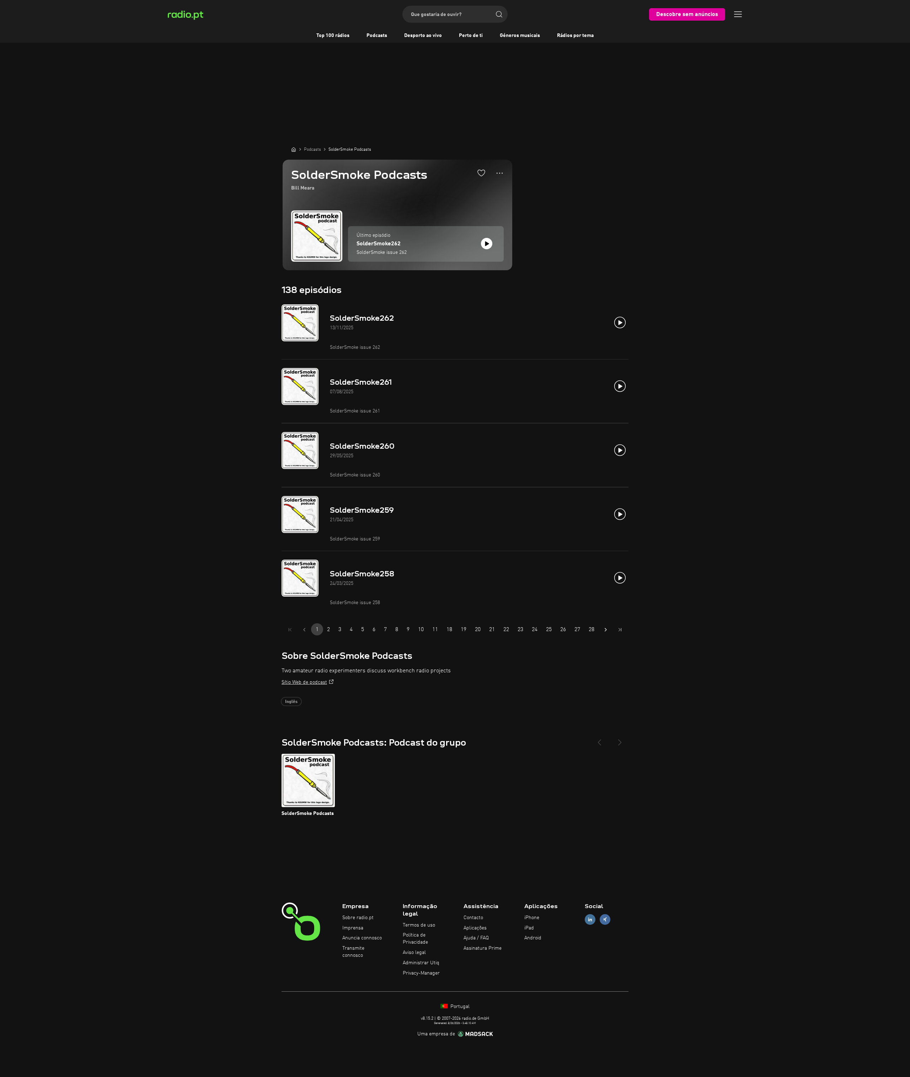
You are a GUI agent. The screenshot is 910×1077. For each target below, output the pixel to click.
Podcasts (376, 35)
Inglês (291, 702)
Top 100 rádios (332, 35)
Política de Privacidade (415, 939)
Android (532, 937)
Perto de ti (471, 35)
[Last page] (620, 629)
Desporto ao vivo (423, 35)
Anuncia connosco (362, 937)
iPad (529, 928)
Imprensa (352, 928)
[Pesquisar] (499, 14)
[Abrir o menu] (738, 14)
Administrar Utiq (421, 962)
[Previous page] (304, 629)
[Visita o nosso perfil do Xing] (605, 919)
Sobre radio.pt (358, 917)
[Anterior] (599, 739)
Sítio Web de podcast (304, 682)
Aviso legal (414, 952)
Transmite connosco (353, 952)
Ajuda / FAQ (476, 937)
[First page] (290, 629)
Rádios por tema (575, 35)
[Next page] (605, 629)
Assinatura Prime (483, 948)
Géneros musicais (520, 35)
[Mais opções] (500, 173)
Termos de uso (419, 925)
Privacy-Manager (421, 973)
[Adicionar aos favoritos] (481, 172)
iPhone (531, 917)
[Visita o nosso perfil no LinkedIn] (590, 919)
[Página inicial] (293, 149)
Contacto (473, 917)
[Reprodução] (486, 243)
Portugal (459, 1006)
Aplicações (475, 928)
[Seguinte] (619, 739)
